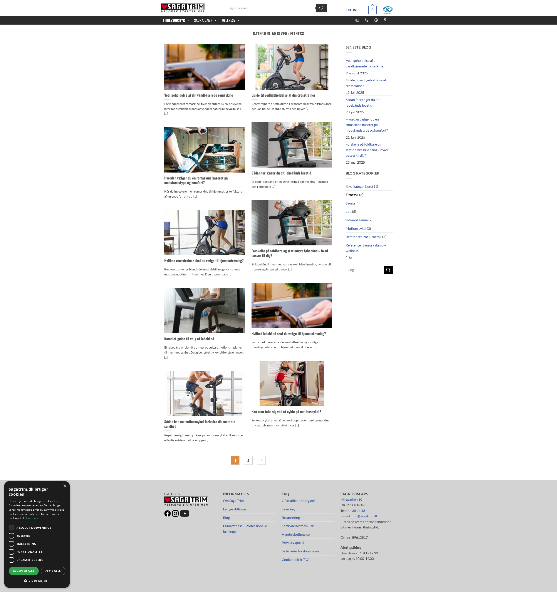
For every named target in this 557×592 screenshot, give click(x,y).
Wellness (228, 20)
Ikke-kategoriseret (359, 186)
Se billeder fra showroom (300, 551)
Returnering (291, 517)
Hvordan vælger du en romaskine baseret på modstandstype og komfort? (196, 180)
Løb (348, 211)
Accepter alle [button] (23, 571)
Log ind (352, 10)
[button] (372, 10)
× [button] (64, 486)
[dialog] (37, 534)
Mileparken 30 (351, 499)
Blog (226, 517)
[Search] (321, 8)
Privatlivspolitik (293, 542)
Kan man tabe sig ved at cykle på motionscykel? (286, 411)
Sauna (350, 203)
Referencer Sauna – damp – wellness (366, 248)
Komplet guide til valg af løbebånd (189, 338)
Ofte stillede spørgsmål (299, 500)
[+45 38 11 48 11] (367, 20)
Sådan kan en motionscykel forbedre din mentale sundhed (199, 424)
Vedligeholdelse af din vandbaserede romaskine (198, 95)
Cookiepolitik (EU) (295, 559)
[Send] (388, 270)
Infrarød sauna (357, 220)
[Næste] (261, 460)
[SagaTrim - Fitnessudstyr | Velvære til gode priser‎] (183, 8)
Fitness (351, 195)
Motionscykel (356, 228)
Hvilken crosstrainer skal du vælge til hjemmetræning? (204, 260)
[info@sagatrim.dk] (358, 20)
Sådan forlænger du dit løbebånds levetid (281, 173)
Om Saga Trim (233, 500)
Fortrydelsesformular (298, 526)
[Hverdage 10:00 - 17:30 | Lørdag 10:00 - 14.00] (376, 20)
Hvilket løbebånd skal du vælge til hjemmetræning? (289, 333)
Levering (288, 509)
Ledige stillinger (235, 509)
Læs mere (32, 518)
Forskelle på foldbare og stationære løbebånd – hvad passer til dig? (290, 253)
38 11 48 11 (361, 510)
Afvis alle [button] (53, 571)
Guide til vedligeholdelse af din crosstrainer (283, 95)
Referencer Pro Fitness (363, 237)
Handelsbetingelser (296, 534)
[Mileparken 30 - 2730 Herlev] (385, 20)
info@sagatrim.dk (365, 516)
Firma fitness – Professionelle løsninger (245, 528)
